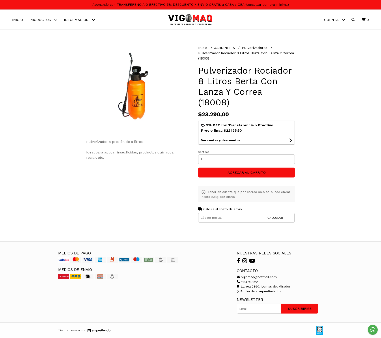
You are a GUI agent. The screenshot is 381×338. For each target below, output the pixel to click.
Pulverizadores (255, 48)
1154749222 (249, 282)
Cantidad (203, 152)
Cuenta (332, 20)
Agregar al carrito (247, 172)
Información (77, 20)
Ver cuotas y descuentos (220, 140)
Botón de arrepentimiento (260, 291)
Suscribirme (300, 308)
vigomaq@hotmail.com (258, 277)
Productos (41, 20)
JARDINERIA (225, 48)
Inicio (17, 20)
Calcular (275, 217)
